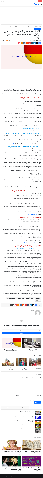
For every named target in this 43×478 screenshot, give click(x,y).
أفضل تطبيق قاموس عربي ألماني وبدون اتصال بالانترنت (13, 468)
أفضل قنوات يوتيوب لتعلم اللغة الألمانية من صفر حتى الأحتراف (24, 420)
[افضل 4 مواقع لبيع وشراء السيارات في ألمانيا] (38, 413)
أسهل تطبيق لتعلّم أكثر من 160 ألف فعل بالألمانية (32, 452)
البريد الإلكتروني (38, 395)
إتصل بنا (2, 476)
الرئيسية (38, 26)
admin (38, 40)
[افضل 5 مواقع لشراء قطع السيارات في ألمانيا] (38, 426)
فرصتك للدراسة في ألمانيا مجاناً (36, 367)
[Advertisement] (21, 16)
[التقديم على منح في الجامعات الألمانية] (8, 362)
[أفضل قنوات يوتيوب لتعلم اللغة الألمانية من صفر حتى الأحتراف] (38, 421)
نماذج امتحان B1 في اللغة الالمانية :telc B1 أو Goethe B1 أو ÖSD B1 (23, 416)
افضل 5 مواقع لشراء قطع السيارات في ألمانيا (27, 425)
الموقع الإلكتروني (18, 395)
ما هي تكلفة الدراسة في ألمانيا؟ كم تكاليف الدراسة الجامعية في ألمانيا (25, 242)
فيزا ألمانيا (37, 300)
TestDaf (13, 143)
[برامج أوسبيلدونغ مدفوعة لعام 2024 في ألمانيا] (21, 362)
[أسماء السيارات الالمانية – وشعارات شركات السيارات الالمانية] (38, 430)
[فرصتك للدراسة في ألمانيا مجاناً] (35, 362)
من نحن (11, 476)
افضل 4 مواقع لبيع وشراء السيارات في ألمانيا (27, 411)
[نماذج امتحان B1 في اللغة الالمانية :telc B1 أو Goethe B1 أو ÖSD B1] (38, 417)
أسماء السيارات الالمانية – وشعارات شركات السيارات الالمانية (24, 429)
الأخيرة (22, 407)
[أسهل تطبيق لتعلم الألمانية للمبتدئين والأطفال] (11, 445)
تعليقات (8, 407)
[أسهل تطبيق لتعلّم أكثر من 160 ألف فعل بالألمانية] (31, 445)
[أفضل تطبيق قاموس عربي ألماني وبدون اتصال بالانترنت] (11, 461)
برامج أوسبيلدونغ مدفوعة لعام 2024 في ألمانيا (22, 367)
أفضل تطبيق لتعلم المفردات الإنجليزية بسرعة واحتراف (32, 468)
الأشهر (35, 407)
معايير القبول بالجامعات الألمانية (32, 214)
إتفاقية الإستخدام (6, 476)
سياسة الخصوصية (15, 476)
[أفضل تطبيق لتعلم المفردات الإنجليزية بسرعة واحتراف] (31, 461)
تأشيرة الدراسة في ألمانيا (11, 298)
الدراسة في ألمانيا (34, 26)
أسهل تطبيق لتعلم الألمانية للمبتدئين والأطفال (12, 452)
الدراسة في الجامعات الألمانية (23, 298)
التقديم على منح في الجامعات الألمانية (9, 367)
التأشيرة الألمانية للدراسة (35, 298)
